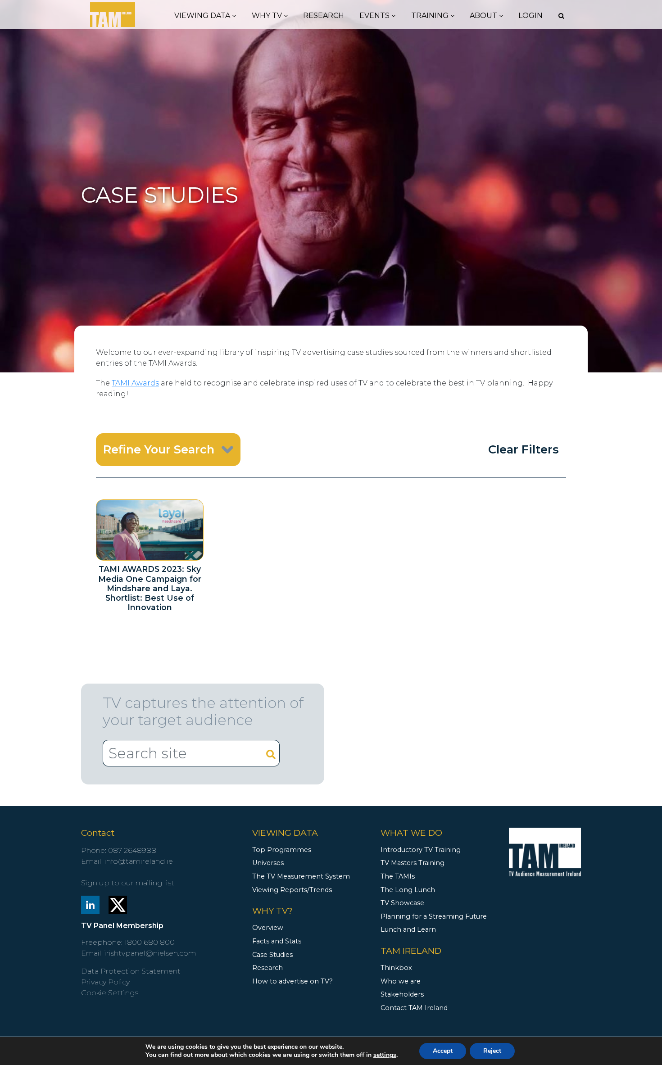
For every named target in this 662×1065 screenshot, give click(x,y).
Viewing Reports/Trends (292, 890)
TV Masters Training (412, 863)
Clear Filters (523, 449)
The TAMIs (398, 876)
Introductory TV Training (421, 850)
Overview (267, 928)
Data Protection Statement (131, 971)
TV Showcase (402, 903)
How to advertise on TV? (292, 981)
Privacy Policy (105, 982)
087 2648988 (132, 850)
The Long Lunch (408, 890)
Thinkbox (396, 968)
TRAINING (430, 15)
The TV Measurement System (301, 876)
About (484, 15)
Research (323, 15)
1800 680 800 (149, 942)
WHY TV (268, 15)
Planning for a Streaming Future (434, 916)
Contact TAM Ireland (414, 1008)
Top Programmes (281, 850)
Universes (268, 863)
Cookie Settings (109, 992)
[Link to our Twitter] (118, 904)
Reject (492, 1051)
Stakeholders (402, 994)
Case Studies (272, 955)
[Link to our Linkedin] (90, 904)
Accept (443, 1051)
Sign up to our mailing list (127, 883)
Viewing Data (203, 15)
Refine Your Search (158, 449)
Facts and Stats (276, 941)
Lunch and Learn (408, 929)
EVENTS (375, 15)
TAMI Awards (135, 383)
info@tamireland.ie (138, 861)
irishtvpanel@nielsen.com (150, 953)
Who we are (401, 981)
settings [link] (384, 1055)
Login (530, 15)
